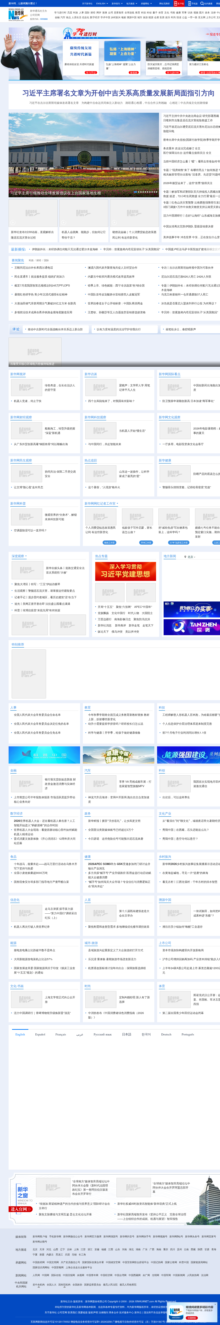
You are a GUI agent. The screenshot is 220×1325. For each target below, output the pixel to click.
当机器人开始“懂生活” (132, 431)
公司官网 (35, 14)
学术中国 (105, 17)
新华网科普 (18, 503)
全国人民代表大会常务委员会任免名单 (37, 733)
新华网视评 (18, 374)
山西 (55, 1249)
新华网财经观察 (21, 417)
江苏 (83, 1249)
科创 (149, 12)
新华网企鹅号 (40, 1241)
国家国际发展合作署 (93, 1262)
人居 (88, 899)
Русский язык (103, 1034)
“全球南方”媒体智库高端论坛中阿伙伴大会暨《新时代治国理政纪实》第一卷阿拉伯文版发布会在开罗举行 (91, 1187)
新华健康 (165, 460)
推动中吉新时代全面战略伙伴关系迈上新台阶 (55, 329)
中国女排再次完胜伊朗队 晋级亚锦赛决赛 (188, 226)
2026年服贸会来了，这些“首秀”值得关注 (187, 183)
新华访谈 (91, 374)
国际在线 (56, 1275)
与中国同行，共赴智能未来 (104, 444)
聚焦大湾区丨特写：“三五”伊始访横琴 (37, 584)
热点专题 (101, 556)
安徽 (97, 1249)
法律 (213, 12)
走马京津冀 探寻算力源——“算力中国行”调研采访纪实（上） (61, 913)
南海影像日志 (122, 619)
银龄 (123, 17)
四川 (172, 1249)
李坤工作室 (146, 542)
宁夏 (35, 1254)
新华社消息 (105, 625)
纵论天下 (103, 631)
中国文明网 (53, 1262)
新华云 (138, 1312)
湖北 (131, 1249)
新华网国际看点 (169, 374)
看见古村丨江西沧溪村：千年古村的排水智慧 (189, 882)
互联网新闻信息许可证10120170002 (50, 1321)
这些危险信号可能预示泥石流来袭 (122, 839)
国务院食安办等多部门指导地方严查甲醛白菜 (41, 882)
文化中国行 (118, 613)
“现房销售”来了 (181, 170)
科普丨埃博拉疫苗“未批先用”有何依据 (37, 610)
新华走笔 (134, 625)
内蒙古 (50, 1254)
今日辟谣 (93, 839)
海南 (158, 1249)
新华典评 (120, 625)
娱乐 (167, 17)
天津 (42, 1249)
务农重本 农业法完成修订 (178, 148)
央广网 (146, 1275)
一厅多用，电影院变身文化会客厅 (183, 444)
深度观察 (18, 556)
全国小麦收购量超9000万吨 (31, 873)
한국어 (146, 1034)
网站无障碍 (164, 3)
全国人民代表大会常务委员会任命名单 (37, 715)
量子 (155, 12)
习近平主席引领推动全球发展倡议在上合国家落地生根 (55, 192)
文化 (166, 12)
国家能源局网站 (199, 1262)
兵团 (67, 1254)
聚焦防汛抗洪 (142, 619)
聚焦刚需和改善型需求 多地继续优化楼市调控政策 (118, 927)
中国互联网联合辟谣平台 (135, 1262)
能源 (150, 17)
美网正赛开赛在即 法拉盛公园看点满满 (46, 604)
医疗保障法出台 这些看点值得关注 (184, 153)
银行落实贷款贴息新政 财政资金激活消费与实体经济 (60, 783)
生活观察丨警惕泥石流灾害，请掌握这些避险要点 (44, 591)
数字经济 (95, 17)
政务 (207, 12)
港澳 (104, 12)
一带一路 (192, 17)
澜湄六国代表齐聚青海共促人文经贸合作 (112, 267)
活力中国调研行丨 (174, 215)
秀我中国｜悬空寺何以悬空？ (180, 839)
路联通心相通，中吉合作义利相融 (146, 103)
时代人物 (133, 613)
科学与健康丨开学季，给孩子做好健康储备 (114, 733)
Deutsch (166, 1034)
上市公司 (211, 17)
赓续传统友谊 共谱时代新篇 (79, 64)
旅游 (145, 17)
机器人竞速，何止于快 (27, 401)
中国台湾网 (120, 1275)
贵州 (179, 1249)
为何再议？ (210, 303)
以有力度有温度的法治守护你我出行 (119, 329)
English (20, 1034)
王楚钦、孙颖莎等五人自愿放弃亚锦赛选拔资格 (117, 312)
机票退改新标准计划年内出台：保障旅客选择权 (117, 968)
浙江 (90, 1249)
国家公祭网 (171, 1262)
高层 (69, 12)
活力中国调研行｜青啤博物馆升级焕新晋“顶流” (42, 1013)
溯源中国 (131, 17)
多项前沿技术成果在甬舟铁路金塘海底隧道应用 (43, 312)
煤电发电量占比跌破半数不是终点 (34, 950)
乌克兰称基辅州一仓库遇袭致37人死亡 (184, 294)
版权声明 (93, 1312)
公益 (184, 17)
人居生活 (76, 17)
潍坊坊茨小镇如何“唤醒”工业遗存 (182, 927)
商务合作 (114, 1312)
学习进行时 (60, 12)
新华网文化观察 (169, 417)
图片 (201, 12)
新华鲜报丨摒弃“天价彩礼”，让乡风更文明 (114, 821)
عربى (79, 1034)
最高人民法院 (110, 1284)
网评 (98, 12)
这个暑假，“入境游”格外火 (104, 487)
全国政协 (77, 1284)
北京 (35, 1249)
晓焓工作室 (109, 542)
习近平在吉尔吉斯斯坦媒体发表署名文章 (54, 103)
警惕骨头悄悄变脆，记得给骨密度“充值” (186, 487)
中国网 (45, 1275)
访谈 (190, 12)
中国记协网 (157, 1262)
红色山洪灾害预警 (183, 202)
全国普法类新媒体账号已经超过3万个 (111, 830)
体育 (160, 12)
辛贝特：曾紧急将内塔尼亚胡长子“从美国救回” (131, 249)
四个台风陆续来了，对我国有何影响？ (111, 401)
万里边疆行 (105, 619)
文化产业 (165, 813)
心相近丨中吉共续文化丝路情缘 (188, 103)
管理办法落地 (177, 174)
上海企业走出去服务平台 (79, 1267)
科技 (143, 12)
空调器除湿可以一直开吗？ (30, 530)
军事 (184, 12)
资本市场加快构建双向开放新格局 (183, 950)
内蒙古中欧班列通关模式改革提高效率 (111, 276)
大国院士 (147, 613)
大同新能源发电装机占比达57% (33, 959)
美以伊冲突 (132, 631)
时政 (75, 12)
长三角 (82, 1254)
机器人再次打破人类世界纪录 (32, 927)
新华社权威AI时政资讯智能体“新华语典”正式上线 (147, 1204)
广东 (145, 1249)
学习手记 (91, 72)
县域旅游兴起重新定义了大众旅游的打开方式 (115, 950)
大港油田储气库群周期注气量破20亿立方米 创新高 (45, 303)
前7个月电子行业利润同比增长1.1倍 (184, 733)
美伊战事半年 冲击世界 (177, 237)
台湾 (110, 12)
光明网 (155, 1275)
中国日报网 (69, 1275)
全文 (197, 148)
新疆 (42, 1254)
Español (40, 1034)
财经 (93, 12)
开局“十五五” (105, 607)
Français (61, 1034)
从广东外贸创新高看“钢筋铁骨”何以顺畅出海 (41, 444)
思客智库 (119, 12)
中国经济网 (106, 1275)
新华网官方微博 (93, 1236)
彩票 (162, 17)
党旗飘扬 (103, 613)
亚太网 (201, 17)
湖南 (138, 1249)
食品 (68, 17)
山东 (117, 1249)
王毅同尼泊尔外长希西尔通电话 (33, 267)
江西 (110, 1249)
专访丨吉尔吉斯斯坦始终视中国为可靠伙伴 (187, 267)
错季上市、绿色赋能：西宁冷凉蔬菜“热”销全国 (116, 285)
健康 (178, 12)
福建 (103, 1249)
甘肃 (207, 1249)
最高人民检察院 (128, 1284)
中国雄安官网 (113, 1262)
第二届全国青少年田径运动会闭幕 (183, 1013)
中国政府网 (39, 1262)
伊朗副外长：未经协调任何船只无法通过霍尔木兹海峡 (65, 249)
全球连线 (129, 12)
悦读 (179, 17)
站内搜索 (208, 3)
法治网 (204, 1275)
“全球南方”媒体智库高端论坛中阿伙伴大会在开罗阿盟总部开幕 (171, 1187)
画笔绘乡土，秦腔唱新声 (181, 329)
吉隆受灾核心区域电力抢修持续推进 (32, 364)
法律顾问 (103, 1312)
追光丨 (18, 604)
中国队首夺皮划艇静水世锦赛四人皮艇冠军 (114, 294)
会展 (156, 17)
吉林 (69, 1249)
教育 (137, 12)
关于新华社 (87, 3)
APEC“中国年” (143, 607)
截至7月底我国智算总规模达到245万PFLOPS (42, 285)
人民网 (36, 1275)
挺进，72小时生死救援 (183, 196)
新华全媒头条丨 (55, 568)
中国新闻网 (179, 1275)
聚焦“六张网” (123, 607)
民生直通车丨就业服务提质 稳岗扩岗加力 (39, 276)
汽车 (62, 17)
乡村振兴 (115, 17)
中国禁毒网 (58, 1267)
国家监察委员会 (92, 1284)
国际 (87, 12)
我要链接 (83, 1312)
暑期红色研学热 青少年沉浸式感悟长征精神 (40, 294)
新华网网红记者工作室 (100, 503)
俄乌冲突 (117, 631)
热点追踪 (91, 460)
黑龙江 (59, 1254)
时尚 (173, 17)
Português (188, 1034)
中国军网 (166, 1275)
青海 (213, 1249)
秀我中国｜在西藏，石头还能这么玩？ (185, 830)
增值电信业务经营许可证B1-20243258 (91, 1321)
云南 (186, 1249)
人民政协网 (193, 1275)
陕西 (200, 1249)
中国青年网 (92, 1275)
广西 (152, 1249)
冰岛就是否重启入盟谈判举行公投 (181, 303)
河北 (48, 1249)
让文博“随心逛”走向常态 (28, 487)
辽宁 (62, 1249)
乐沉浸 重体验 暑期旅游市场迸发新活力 (112, 959)
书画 (172, 12)
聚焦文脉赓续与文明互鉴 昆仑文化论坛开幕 (65, 1214)
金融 (57, 17)
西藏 (193, 1249)
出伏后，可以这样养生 (176, 797)
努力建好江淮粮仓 (198, 64)
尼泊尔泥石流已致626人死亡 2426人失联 (186, 276)
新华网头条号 (192, 1236)
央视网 (80, 1275)
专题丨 (167, 170)
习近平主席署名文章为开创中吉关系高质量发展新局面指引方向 (118, 92)
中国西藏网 (135, 1275)
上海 (76, 1249)
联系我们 (72, 1312)
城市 (139, 17)
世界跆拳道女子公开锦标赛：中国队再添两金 (115, 303)
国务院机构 (64, 1284)
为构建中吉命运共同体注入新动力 (102, 103)
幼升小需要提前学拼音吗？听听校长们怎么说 (115, 724)
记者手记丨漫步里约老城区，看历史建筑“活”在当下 (45, 597)
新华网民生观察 (21, 460)
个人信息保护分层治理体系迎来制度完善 (187, 724)
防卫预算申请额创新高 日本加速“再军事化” (188, 401)
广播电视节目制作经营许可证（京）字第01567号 (138, 1321)
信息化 (85, 17)
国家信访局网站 (41, 1267)
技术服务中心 (126, 1312)
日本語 (126, 1034)
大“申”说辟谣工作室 (179, 542)
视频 (196, 12)
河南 (124, 1249)
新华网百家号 (209, 1236)
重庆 (165, 1249)
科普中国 (184, 1262)
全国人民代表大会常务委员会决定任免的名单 (41, 724)
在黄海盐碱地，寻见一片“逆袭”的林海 (185, 873)
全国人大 (51, 1284)
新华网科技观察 (95, 417)
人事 (81, 12)
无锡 (74, 1254)
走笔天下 (147, 625)
